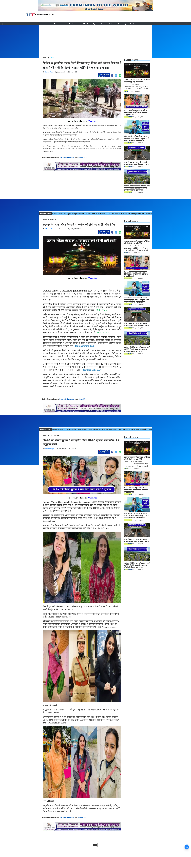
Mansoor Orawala (51, 229)
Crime (103, 24)
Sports (95, 24)
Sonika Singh (49, 448)
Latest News (131, 59)
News (56, 24)
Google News (82, 157)
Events (132, 24)
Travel (63, 24)
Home (45, 58)
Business (112, 24)
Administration (74, 24)
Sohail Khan (49, 72)
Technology (122, 24)
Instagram (70, 157)
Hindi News (54, 435)
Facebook (62, 157)
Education (86, 24)
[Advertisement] (95, 39)
